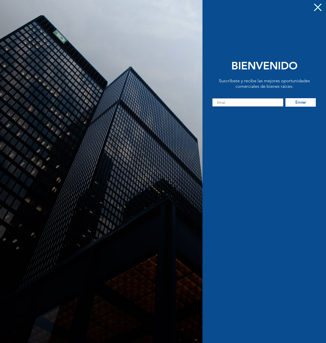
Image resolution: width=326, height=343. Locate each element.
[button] (318, 7)
